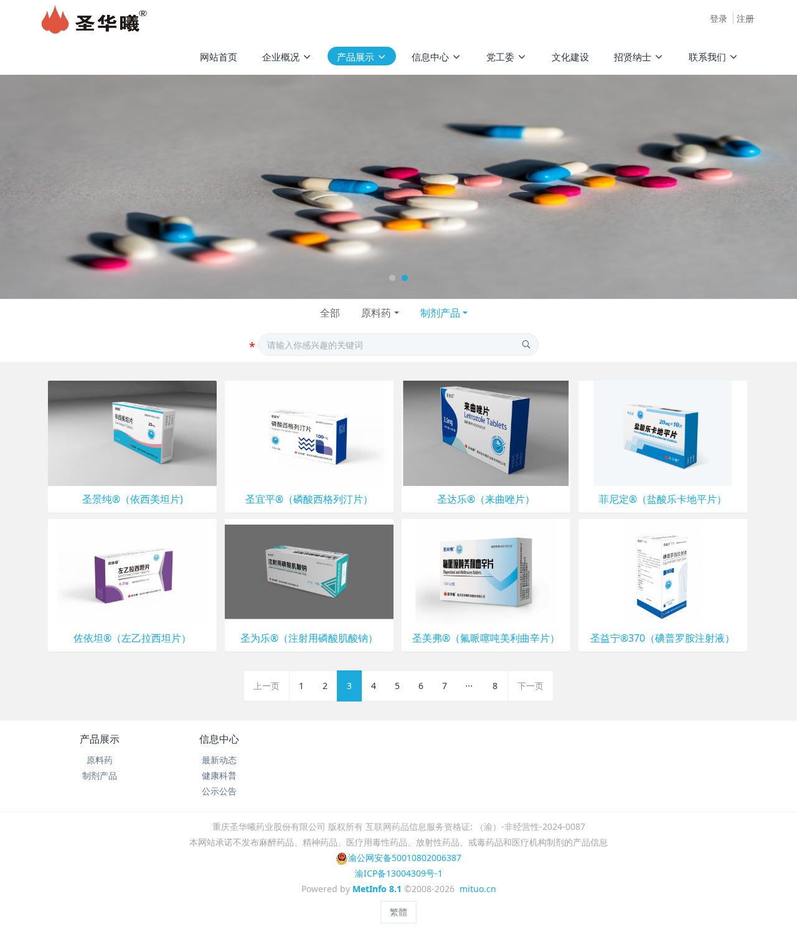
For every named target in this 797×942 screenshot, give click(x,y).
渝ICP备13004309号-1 (399, 873)
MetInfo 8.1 (377, 889)
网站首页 (218, 56)
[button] (40, 187)
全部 (330, 313)
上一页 (266, 686)
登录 (718, 18)
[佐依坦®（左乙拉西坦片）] (132, 571)
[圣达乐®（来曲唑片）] (486, 432)
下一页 (530, 686)
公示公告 (219, 791)
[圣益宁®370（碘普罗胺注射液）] (662, 571)
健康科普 (219, 775)
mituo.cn (478, 889)
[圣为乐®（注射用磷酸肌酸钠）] (309, 571)
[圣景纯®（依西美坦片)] (132, 432)
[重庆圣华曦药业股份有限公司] (94, 18)
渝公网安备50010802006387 (404, 858)
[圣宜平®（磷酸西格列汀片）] (309, 432)
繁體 (398, 912)
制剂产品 (440, 313)
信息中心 (219, 739)
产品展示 (100, 739)
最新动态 (219, 760)
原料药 (376, 313)
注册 (745, 18)
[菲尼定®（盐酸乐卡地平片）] (662, 432)
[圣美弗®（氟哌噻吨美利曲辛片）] (486, 571)
